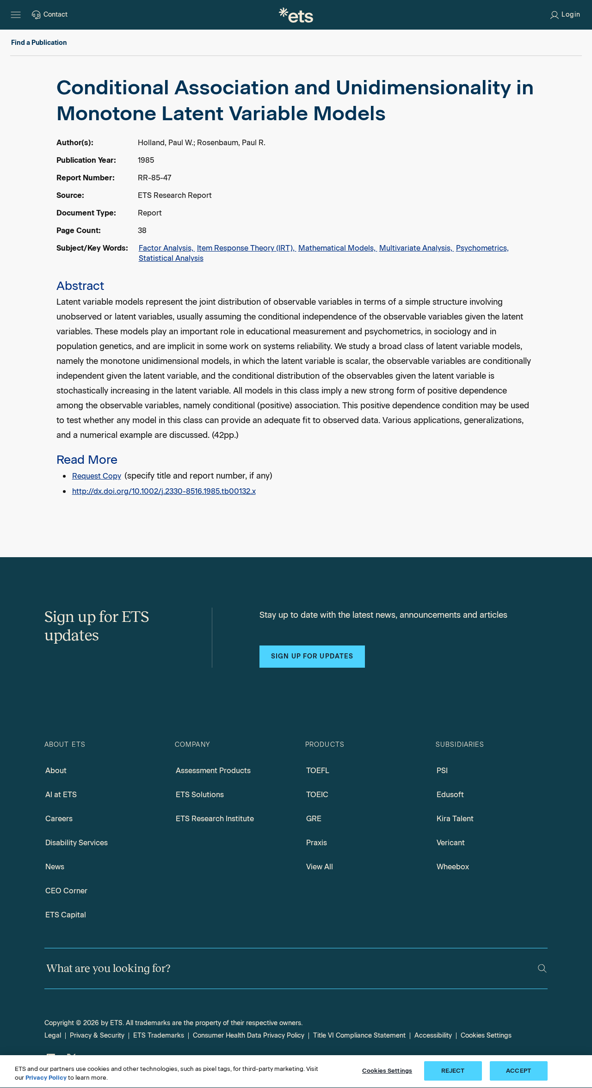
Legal (52, 1035)
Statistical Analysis (171, 258)
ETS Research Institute (215, 818)
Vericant (451, 842)
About (56, 770)
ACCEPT (518, 1070)
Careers (59, 818)
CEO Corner (66, 890)
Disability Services (76, 842)
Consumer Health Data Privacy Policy (248, 1035)
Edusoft (450, 794)
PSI (442, 770)
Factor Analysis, (167, 248)
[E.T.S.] (296, 15)
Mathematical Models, (337, 248)
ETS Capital (65, 914)
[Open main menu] (15, 14)
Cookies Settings (486, 1035)
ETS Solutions (200, 794)
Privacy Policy (46, 1078)
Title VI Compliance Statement (359, 1035)
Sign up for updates (312, 656)
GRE (313, 818)
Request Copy (96, 476)
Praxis (316, 842)
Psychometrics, (482, 248)
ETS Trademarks (158, 1035)
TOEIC (317, 794)
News (54, 866)
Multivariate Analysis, (416, 248)
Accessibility (433, 1035)
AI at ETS (61, 794)
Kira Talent (455, 818)
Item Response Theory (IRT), (246, 248)
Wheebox (453, 866)
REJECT (453, 1070)
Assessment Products (213, 770)
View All (319, 866)
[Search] (542, 968)
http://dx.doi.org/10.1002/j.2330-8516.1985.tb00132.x (164, 491)
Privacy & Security (97, 1035)
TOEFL (317, 770)
